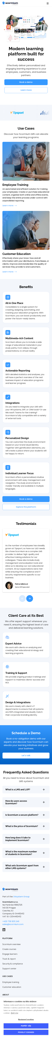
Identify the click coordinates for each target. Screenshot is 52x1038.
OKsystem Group (21, 896)
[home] (10, 3)
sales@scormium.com (12, 924)
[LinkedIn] (3, 929)
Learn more (26, 90)
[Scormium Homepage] (10, 889)
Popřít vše (26, 1026)
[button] (48, 3)
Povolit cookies (26, 1032)
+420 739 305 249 (10, 921)
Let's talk (26, 755)
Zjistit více (14, 1013)
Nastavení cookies (26, 1019)
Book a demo (26, 82)
